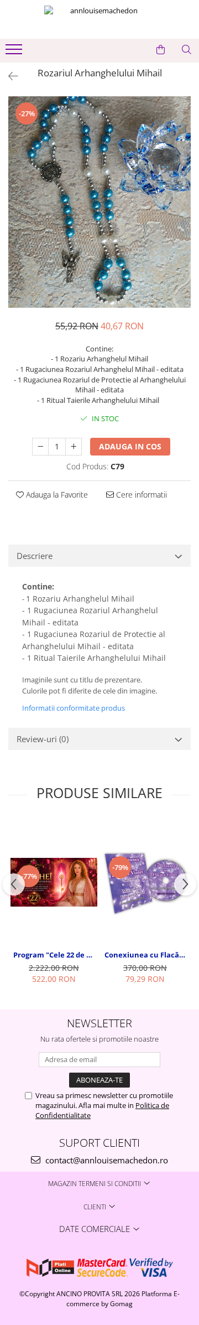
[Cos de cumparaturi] (160, 50)
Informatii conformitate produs (73, 708)
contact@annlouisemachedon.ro (105, 1160)
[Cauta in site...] (186, 50)
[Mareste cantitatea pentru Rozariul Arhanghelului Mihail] (73, 447)
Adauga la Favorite (56, 494)
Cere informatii (140, 494)
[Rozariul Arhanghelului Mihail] (99, 202)
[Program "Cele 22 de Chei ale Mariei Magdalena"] (54, 882)
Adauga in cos (130, 446)
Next (182, 213)
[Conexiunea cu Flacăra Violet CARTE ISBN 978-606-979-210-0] (145, 882)
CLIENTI (95, 1207)
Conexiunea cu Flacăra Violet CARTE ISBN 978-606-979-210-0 (146, 955)
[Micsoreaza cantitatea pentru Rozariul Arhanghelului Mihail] (40, 447)
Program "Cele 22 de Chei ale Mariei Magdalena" (55, 955)
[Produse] (15, 52)
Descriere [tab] (35, 555)
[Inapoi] (8, 76)
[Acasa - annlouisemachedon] (99, 19)
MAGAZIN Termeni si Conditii (95, 1183)
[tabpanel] (99, 202)
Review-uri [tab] (43, 738)
